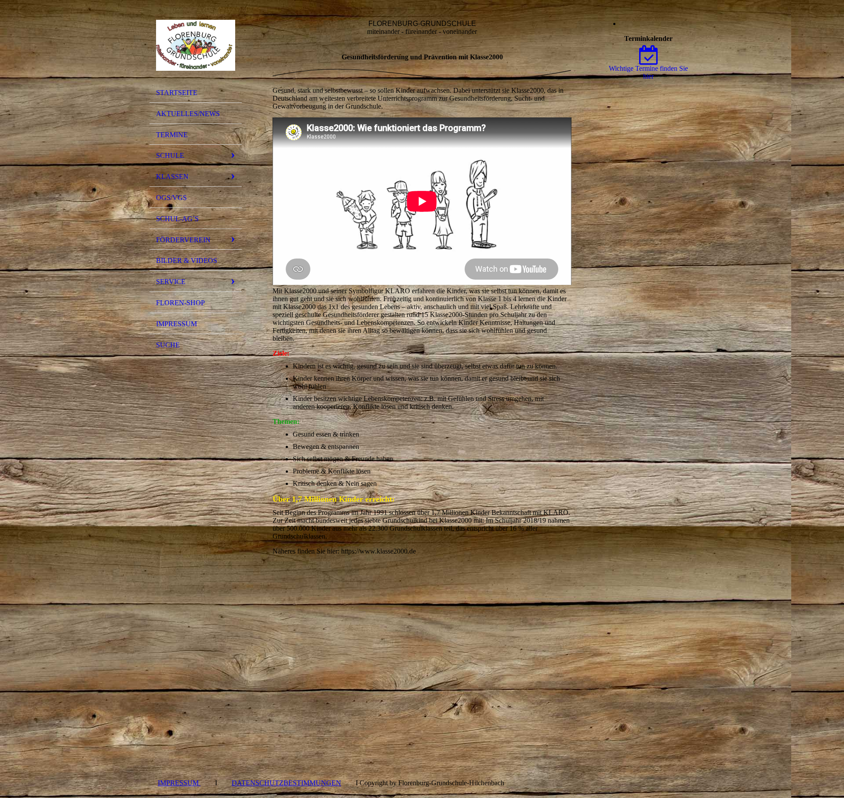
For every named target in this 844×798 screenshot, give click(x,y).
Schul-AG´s (177, 218)
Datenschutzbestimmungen (286, 783)
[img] (195, 45)
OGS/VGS (171, 197)
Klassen (172, 176)
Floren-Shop (180, 302)
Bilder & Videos (186, 260)
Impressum (176, 324)
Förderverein (183, 240)
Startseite (176, 92)
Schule (170, 155)
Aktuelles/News (188, 113)
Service (171, 281)
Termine (172, 134)
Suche (168, 345)
